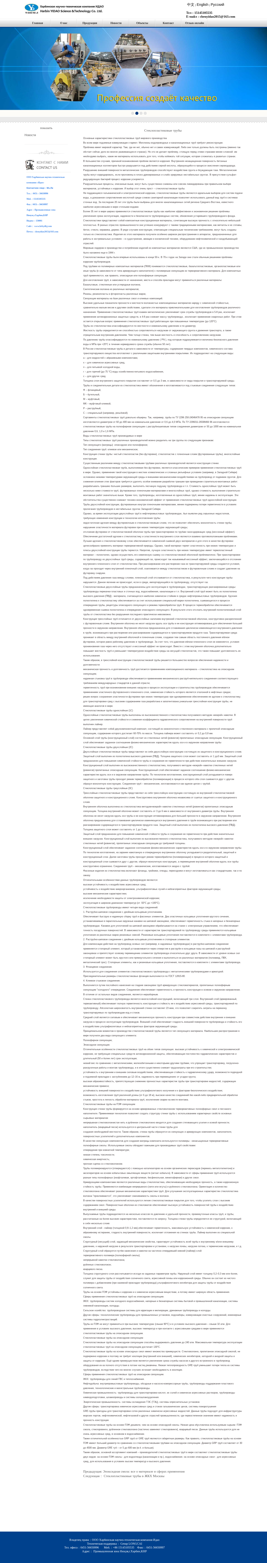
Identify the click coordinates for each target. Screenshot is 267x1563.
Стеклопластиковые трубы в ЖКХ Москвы (134, 1476)
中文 (190, 5)
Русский (217, 5)
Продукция (89, 23)
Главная (37, 23)
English (202, 5)
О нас (63, 23)
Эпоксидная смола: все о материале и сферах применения (144, 1471)
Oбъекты (142, 23)
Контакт (168, 23)
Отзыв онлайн (194, 23)
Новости (116, 23)
